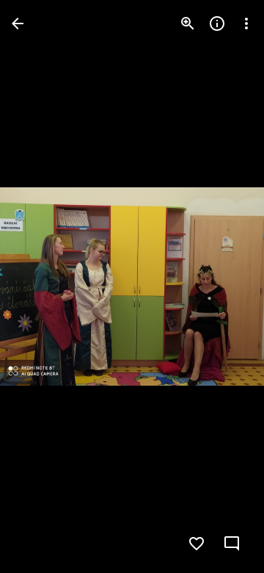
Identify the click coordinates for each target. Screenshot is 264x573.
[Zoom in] (187, 23)
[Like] (196, 543)
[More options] (246, 23)
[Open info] (217, 23)
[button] (41, 286)
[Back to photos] (17, 23)
